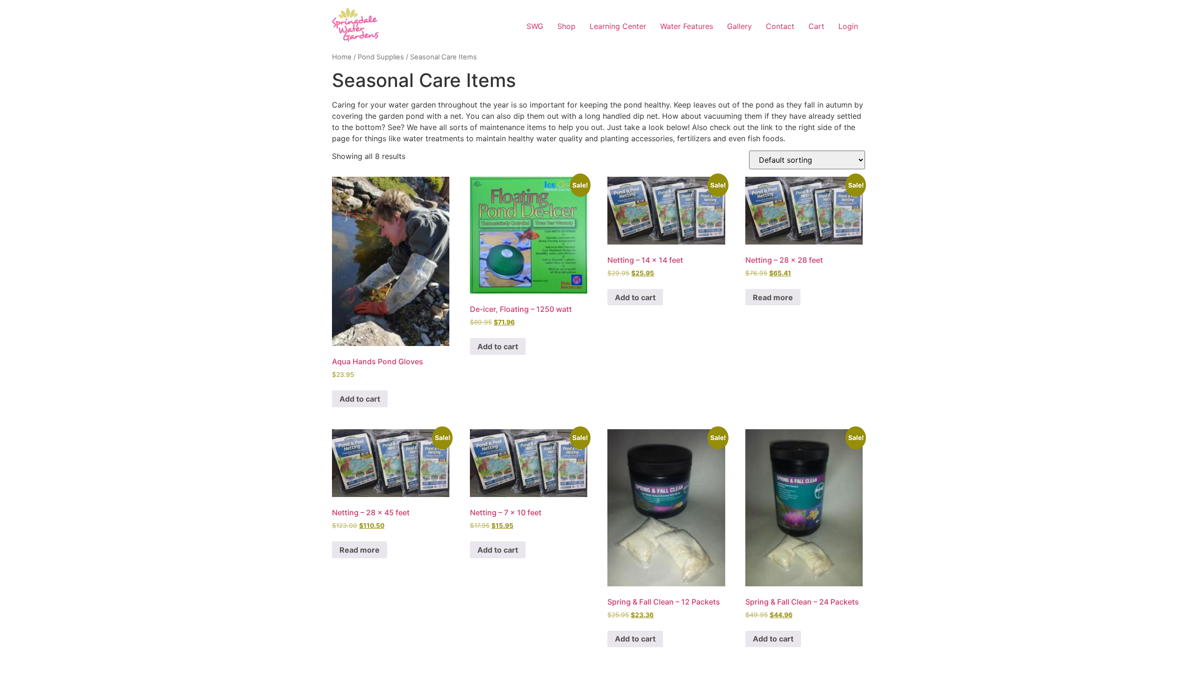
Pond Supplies (381, 57)
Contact (780, 26)
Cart (816, 26)
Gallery (739, 26)
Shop (566, 26)
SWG (534, 26)
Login (848, 26)
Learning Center (618, 26)
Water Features (686, 26)
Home (342, 57)
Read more (773, 297)
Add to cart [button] (359, 399)
